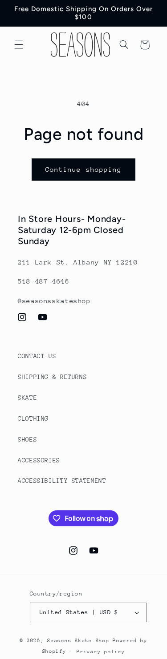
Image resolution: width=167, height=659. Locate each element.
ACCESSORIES (39, 460)
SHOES (27, 439)
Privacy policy (101, 652)
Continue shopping (83, 169)
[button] (18, 45)
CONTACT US (37, 355)
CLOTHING (33, 418)
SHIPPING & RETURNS (52, 376)
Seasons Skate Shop (80, 640)
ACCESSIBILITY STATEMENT (62, 480)
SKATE (27, 397)
